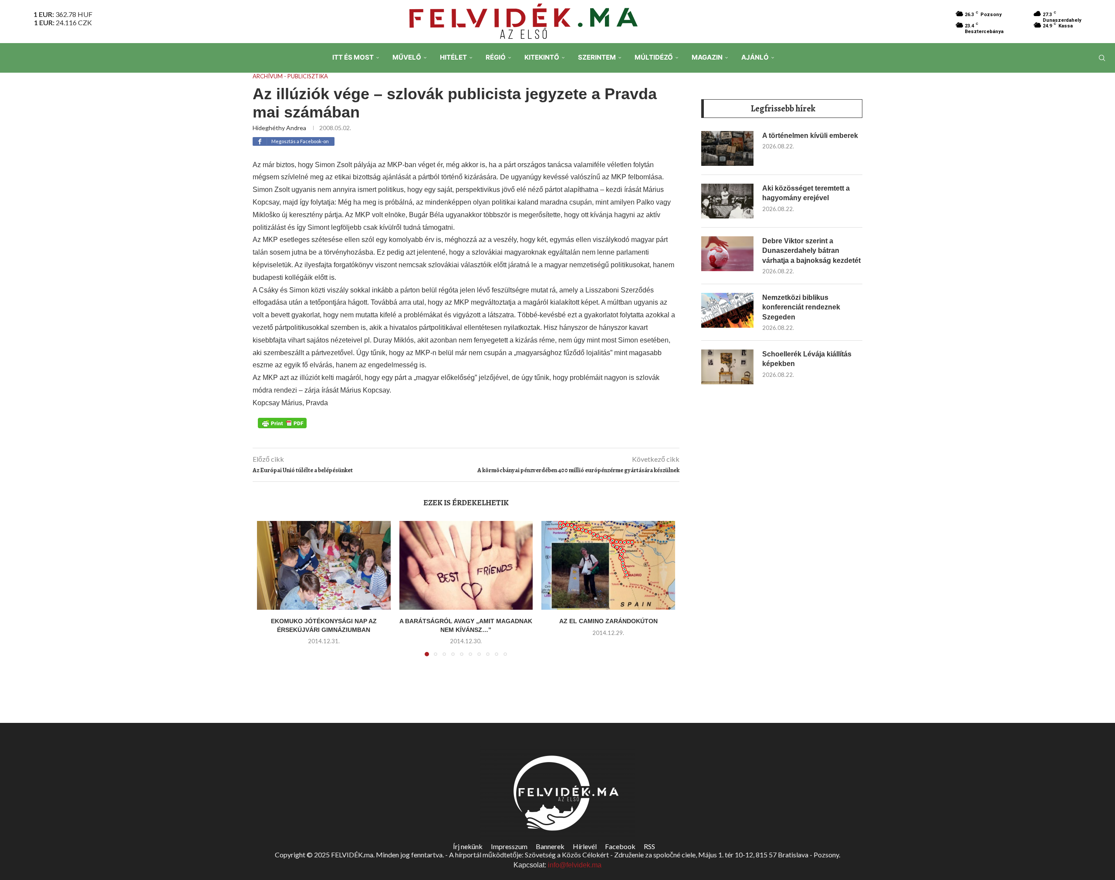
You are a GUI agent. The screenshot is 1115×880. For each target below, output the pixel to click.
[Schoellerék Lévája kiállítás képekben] (727, 366)
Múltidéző (654, 57)
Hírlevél (585, 846)
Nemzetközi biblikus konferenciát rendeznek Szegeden (801, 307)
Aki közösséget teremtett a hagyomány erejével (806, 193)
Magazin (707, 57)
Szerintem (597, 57)
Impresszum (509, 846)
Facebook (620, 846)
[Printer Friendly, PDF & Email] (282, 422)
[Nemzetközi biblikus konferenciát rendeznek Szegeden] (727, 310)
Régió (496, 57)
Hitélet (453, 57)
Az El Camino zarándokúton (608, 621)
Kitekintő (541, 57)
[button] (268, 593)
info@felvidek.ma (574, 865)
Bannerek (550, 846)
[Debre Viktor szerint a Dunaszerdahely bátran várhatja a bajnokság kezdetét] (727, 253)
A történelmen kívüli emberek (810, 135)
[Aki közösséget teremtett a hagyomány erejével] (727, 201)
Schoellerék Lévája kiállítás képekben (806, 358)
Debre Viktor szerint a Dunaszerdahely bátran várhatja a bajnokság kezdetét (811, 250)
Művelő (406, 57)
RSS (649, 846)
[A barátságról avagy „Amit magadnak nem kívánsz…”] (466, 565)
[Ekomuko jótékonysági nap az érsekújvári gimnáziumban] (324, 565)
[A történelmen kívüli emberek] (727, 148)
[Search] (1102, 58)
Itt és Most (353, 57)
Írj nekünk (468, 846)
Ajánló (755, 57)
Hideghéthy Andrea (279, 127)
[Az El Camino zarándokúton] (608, 565)
